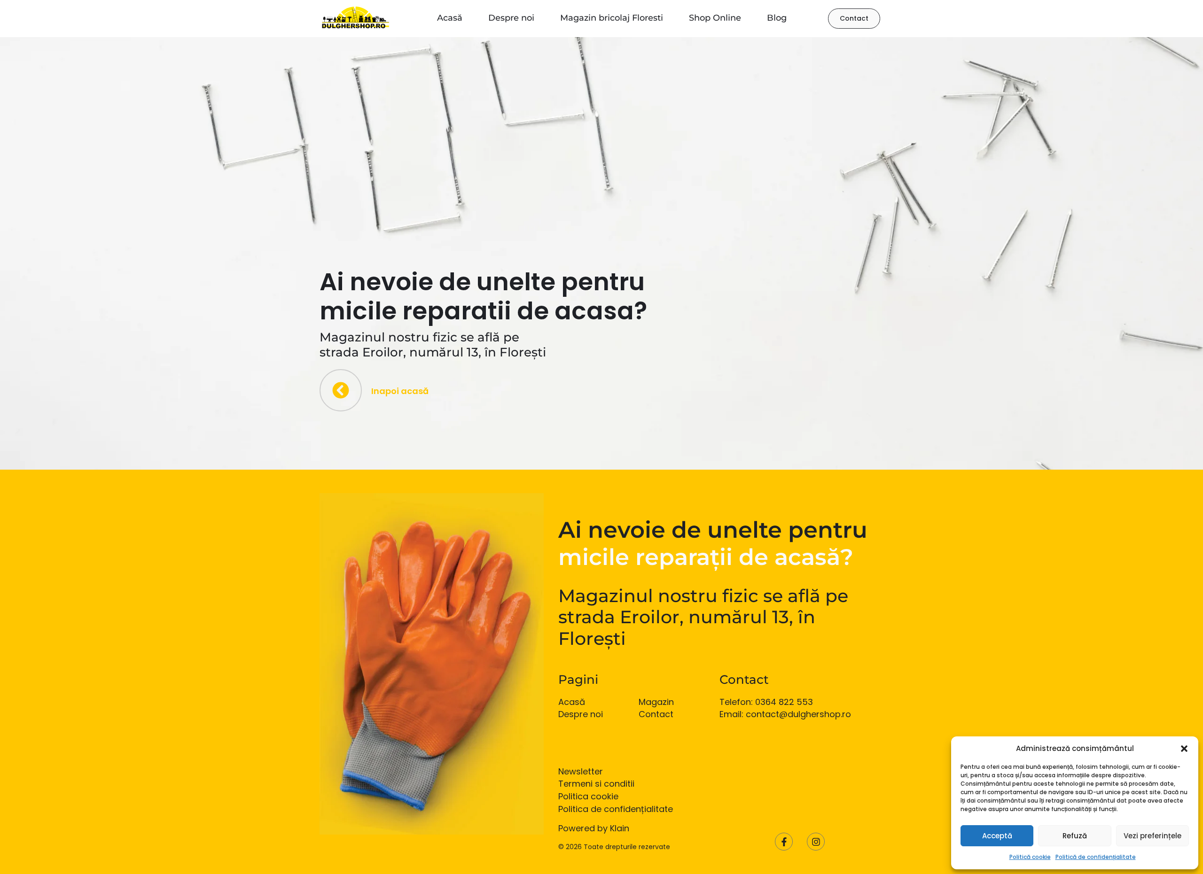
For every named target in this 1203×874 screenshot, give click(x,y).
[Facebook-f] (784, 842)
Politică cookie (1030, 857)
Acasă (449, 18)
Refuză (1074, 836)
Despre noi (511, 18)
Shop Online (715, 18)
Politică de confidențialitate (1095, 857)
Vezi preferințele (1152, 836)
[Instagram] (816, 842)
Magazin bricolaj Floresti (611, 18)
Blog (777, 18)
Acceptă (997, 836)
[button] (1184, 748)
